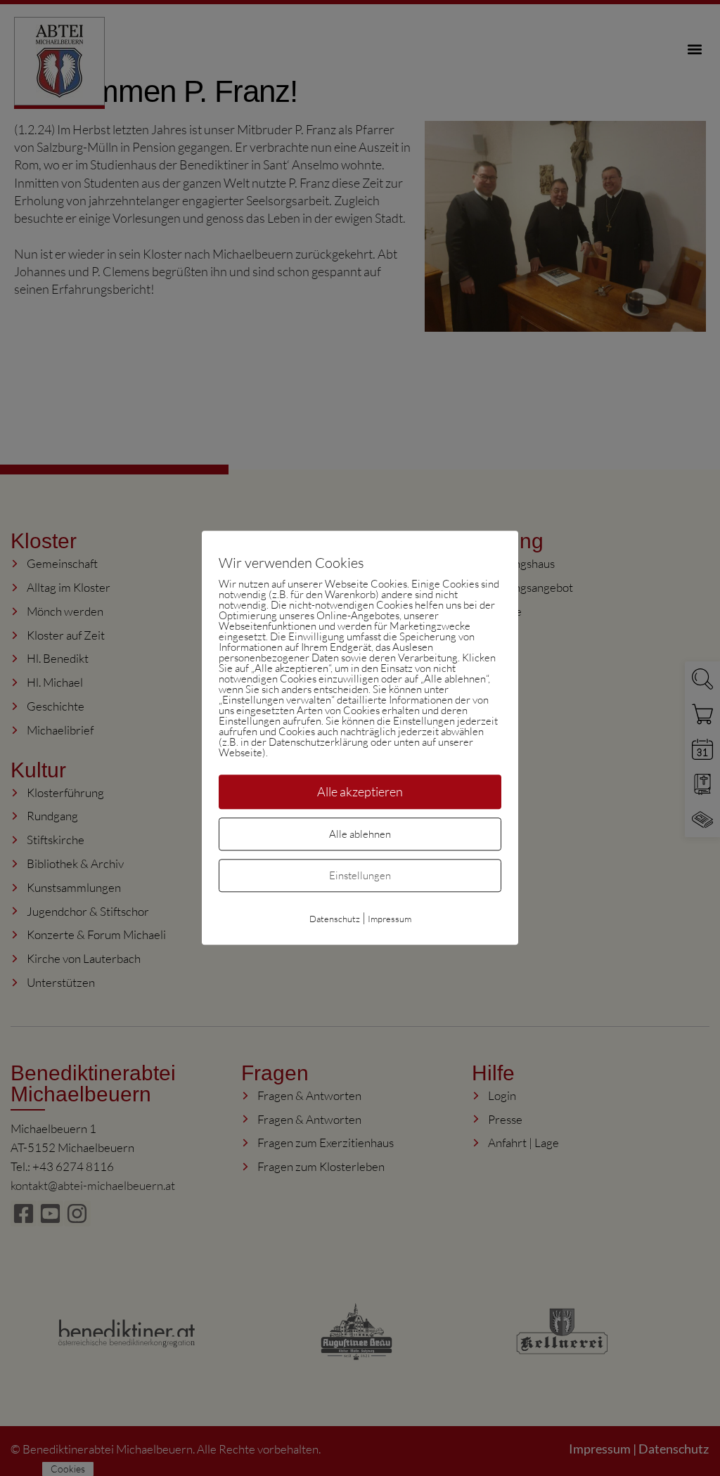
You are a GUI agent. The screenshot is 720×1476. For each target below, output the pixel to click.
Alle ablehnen (360, 834)
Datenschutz (334, 919)
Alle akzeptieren (360, 791)
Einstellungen (360, 876)
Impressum (389, 919)
